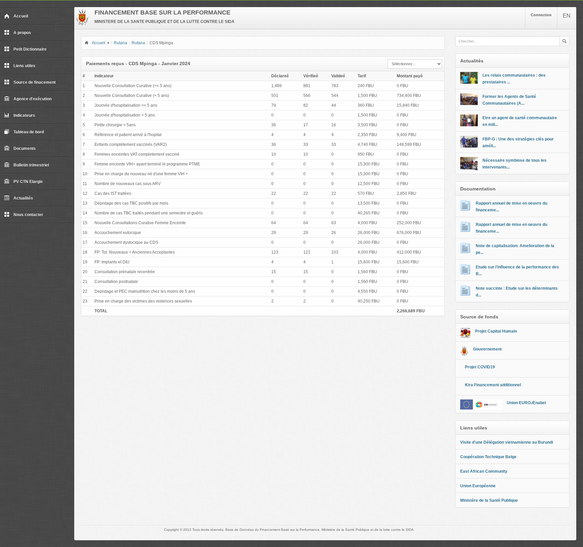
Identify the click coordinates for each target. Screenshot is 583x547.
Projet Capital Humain (496, 331)
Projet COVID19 (480, 367)
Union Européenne (478, 486)
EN (567, 16)
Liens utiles (24, 65)
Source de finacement (34, 82)
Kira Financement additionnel (493, 385)
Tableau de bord (28, 132)
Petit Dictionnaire (30, 49)
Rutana (120, 43)
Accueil (20, 16)
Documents (24, 148)
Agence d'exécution (32, 99)
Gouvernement (487, 349)
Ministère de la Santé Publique (489, 500)
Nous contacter (28, 214)
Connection (541, 15)
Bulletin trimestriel (31, 165)
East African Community (483, 471)
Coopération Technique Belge (488, 456)
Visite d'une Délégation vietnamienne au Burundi (506, 442)
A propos (22, 32)
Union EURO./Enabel (526, 402)
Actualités (23, 198)
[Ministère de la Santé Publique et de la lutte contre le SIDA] (82, 24)
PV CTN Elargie (28, 181)
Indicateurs (24, 115)
